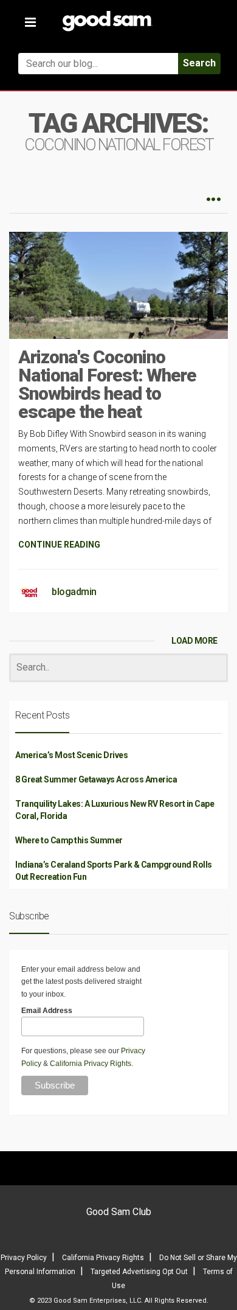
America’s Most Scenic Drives (71, 755)
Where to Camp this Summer (69, 840)
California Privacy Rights (90, 1063)
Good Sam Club (118, 1212)
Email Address (46, 1010)
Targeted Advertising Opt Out (139, 1271)
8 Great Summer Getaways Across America (96, 779)
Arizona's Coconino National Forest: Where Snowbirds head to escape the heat (107, 384)
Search (199, 63)
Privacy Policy (24, 1257)
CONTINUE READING (59, 544)
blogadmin (74, 592)
